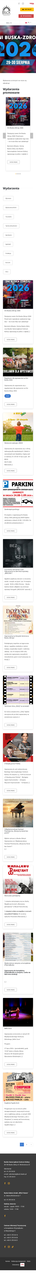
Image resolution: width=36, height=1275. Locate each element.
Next (34, 49)
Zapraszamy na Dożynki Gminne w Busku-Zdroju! (16, 637)
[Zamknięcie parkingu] (18, 480)
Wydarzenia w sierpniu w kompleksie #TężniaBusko (17, 964)
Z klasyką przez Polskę (12, 764)
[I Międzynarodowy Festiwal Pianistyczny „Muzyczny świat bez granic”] (18, 800)
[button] (15, 173)
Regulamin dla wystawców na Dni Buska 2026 (16, 379)
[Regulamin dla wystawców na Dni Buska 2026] (18, 349)
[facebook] (19, 4)
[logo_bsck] (6, 5)
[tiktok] (13, 1247)
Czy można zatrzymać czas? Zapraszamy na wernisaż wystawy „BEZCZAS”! (16, 571)
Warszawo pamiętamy (12, 896)
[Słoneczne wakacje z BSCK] (18, 414)
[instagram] (23, 4)
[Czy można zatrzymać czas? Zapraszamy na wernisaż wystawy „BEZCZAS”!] (18, 540)
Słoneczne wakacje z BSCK (13, 443)
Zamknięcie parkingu (11, 509)
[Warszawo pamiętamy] (18, 866)
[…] (27, 154)
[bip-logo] (31, 3)
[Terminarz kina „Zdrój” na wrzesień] (18, 677)
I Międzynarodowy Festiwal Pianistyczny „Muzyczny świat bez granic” (16, 831)
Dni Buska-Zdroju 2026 (15, 128)
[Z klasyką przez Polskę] (18, 734)
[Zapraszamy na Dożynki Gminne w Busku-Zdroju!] (18, 607)
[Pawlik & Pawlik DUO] (18, 1074)
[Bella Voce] (18, 999)
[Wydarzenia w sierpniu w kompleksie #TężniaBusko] (18, 934)
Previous (1, 49)
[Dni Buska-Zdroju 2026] (18, 98)
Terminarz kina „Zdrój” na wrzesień (16, 706)
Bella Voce (8, 1028)
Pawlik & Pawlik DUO (11, 1103)
